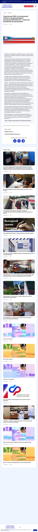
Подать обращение (29, 6)
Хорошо (35, 530)
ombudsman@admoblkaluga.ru (12, 134)
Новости (9, 12)
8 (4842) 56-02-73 (8, 131)
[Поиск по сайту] (33, 2)
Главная (5, 12)
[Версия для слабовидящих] (35, 2)
